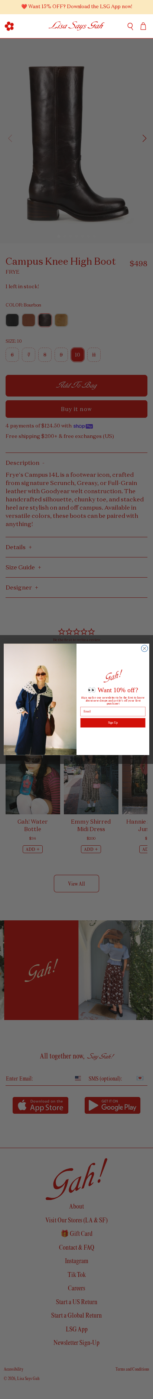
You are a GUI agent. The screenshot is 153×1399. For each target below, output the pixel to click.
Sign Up (113, 723)
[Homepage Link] (76, 26)
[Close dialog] (144, 648)
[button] (9, 26)
